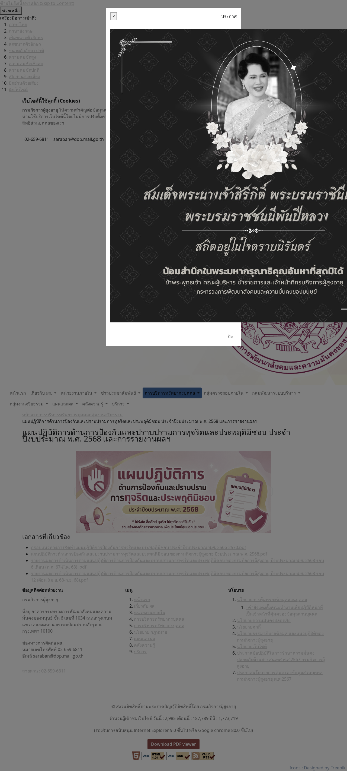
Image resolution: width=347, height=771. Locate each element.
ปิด (230, 337)
